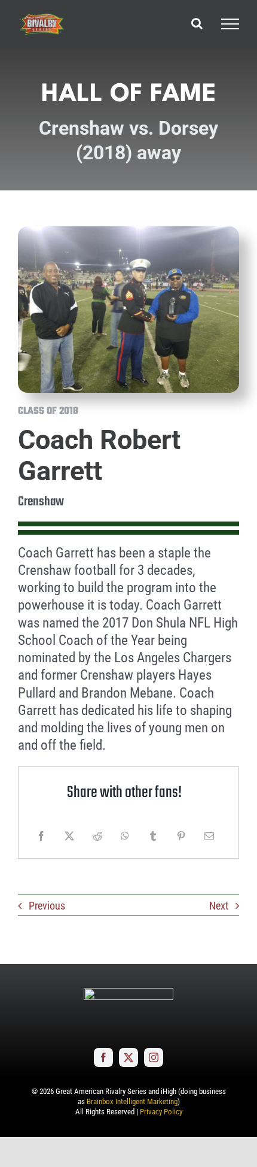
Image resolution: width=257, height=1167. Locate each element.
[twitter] (128, 1057)
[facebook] (103, 1057)
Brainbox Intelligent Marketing (132, 1101)
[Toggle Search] (197, 23)
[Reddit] (97, 836)
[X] (69, 836)
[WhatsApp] (125, 836)
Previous (47, 905)
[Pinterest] (181, 836)
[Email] (209, 836)
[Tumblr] (153, 836)
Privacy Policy (161, 1111)
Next (218, 905)
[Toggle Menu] (230, 24)
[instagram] (153, 1057)
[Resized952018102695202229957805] (128, 231)
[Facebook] (41, 836)
